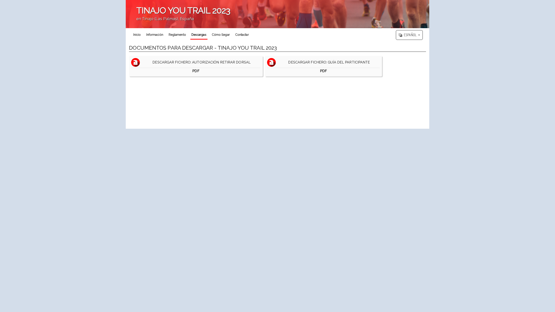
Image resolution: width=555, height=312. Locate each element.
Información (154, 34)
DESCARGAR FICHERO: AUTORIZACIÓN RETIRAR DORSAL (200, 66)
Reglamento (177, 34)
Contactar (242, 34)
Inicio (137, 34)
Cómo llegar (221, 34)
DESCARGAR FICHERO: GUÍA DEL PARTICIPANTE (328, 66)
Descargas (198, 34)
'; (178, 16)
